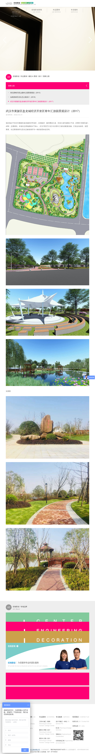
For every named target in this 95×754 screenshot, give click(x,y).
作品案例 (24, 76)
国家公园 (46, 76)
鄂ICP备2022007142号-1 (58, 749)
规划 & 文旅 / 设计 (46, 740)
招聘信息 (79, 726)
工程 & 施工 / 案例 (46, 723)
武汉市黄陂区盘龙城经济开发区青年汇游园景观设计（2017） (32, 101)
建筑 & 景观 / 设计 (35, 76)
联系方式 (81, 721)
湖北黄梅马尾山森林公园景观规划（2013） (25, 93)
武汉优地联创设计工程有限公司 (30, 749)
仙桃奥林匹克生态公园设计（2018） (23, 97)
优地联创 (16, 76)
